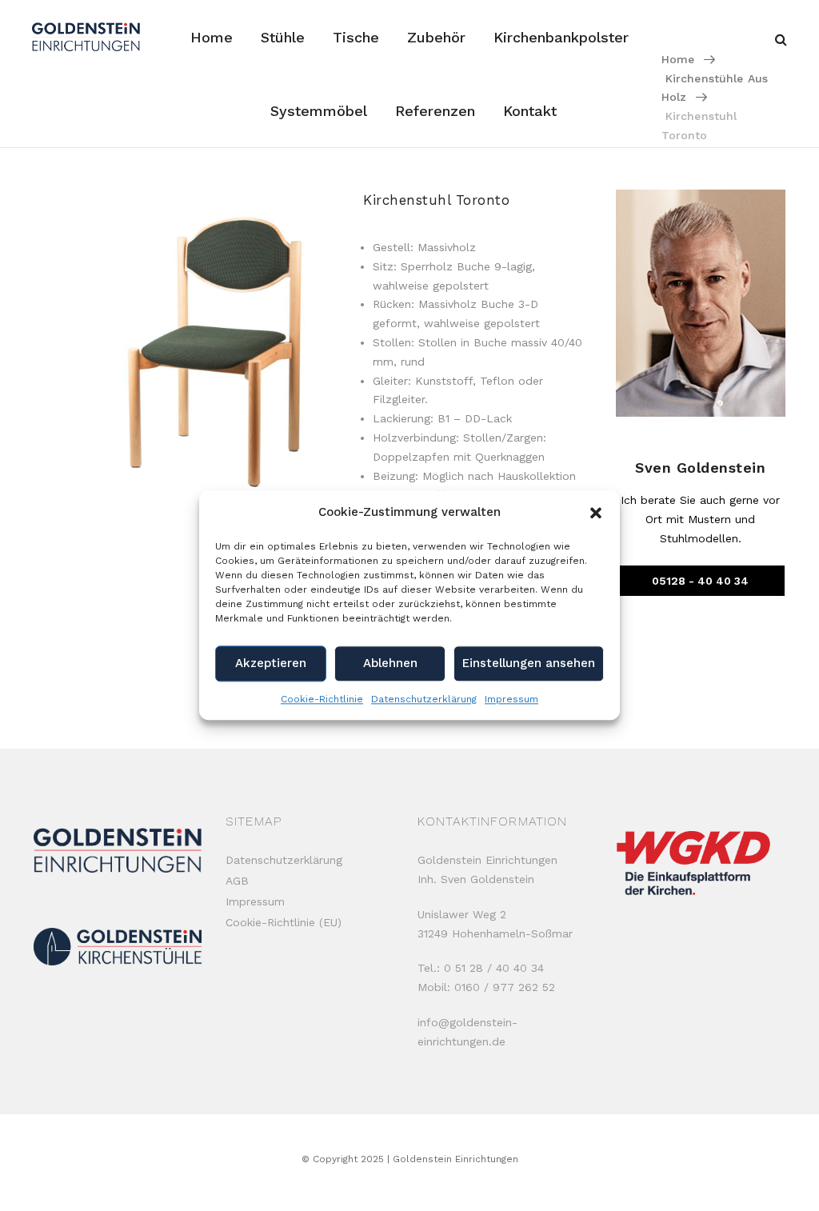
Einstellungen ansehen (528, 663)
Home (211, 37)
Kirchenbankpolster (561, 37)
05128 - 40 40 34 (700, 580)
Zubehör (436, 37)
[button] (596, 513)
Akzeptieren (270, 663)
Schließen (223, 712)
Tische (356, 37)
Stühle (283, 37)
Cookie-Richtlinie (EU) (284, 922)
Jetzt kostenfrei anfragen (100, 1181)
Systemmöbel (318, 110)
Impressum (511, 699)
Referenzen (435, 110)
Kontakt (530, 110)
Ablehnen (390, 663)
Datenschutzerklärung (424, 699)
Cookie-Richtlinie (322, 699)
